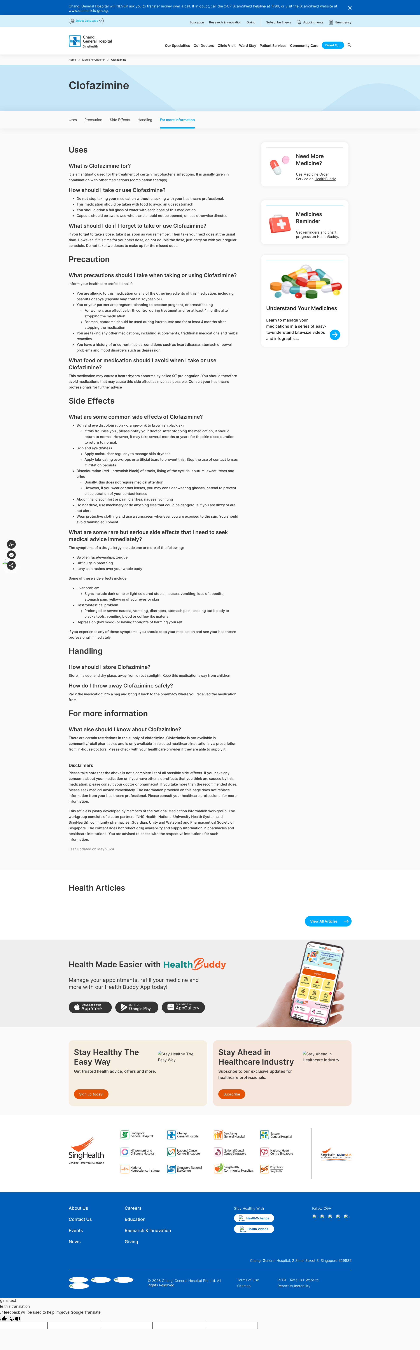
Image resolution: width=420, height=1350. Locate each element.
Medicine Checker (93, 59)
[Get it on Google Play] (136, 1007)
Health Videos (257, 1229)
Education (135, 1219)
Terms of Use (248, 1280)
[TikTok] (339, 1217)
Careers (133, 1208)
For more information (177, 120)
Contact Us (80, 1219)
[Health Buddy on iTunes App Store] (90, 1007)
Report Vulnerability (294, 1286)
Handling (145, 120)
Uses (73, 120)
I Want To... (333, 45)
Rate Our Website (304, 1280)
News (75, 1241)
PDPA (282, 1280)
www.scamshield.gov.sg (88, 10)
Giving (131, 1241)
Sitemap (244, 1286)
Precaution (93, 120)
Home (72, 59)
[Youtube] (347, 1217)
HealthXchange (257, 1218)
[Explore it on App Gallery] (183, 1007)
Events (76, 1230)
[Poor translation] (14, 1318)
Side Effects (120, 120)
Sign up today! (91, 1094)
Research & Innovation (148, 1230)
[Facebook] (315, 1217)
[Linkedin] (331, 1217)
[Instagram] (323, 1217)
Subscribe (232, 1094)
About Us (78, 1208)
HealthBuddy (325, 179)
